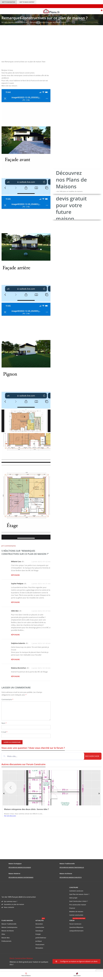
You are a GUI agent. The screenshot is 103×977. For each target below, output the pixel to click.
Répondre (15, 575)
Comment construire (76, 891)
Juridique (39, 941)
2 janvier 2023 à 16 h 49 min (40, 643)
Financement (40, 944)
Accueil (4, 22)
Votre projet (73, 898)
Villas (3, 934)
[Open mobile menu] (2, 11)
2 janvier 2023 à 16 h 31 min (40, 584)
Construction (40, 927)
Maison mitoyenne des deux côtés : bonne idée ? (26, 809)
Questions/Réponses (76, 927)
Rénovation (39, 948)
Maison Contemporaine (9, 927)
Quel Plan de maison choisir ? (79, 894)
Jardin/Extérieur (41, 938)
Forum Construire (21, 22)
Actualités (40, 920)
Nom (4, 723)
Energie (38, 934)
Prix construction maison (77, 905)
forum (10, 22)
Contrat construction (76, 915)
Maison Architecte (8, 931)
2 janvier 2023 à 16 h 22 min (40, 562)
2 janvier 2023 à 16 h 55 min (40, 668)
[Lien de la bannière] (77, 181)
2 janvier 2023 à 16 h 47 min (40, 611)
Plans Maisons (7, 920)
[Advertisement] (51, 44)
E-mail (4, 732)
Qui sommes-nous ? (10, 901)
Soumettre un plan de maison (14, 904)
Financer (72, 908)
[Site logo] (51, 11)
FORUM (77, 920)
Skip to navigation (8, 2)
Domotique (39, 931)
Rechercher (92, 756)
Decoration (39, 924)
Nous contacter (9, 907)
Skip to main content (27, 2)
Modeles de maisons (76, 911)
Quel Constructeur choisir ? (78, 901)
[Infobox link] (26, 961)
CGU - (29, 970)
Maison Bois (6, 938)
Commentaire (7, 699)
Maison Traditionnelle (9, 924)
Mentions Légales (38, 970)
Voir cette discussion (10, 816)
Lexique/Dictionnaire (76, 931)
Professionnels (6, 941)
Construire (73, 887)
